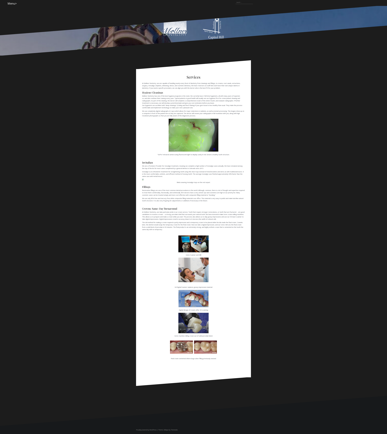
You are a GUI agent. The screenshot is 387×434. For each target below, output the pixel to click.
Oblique (166, 430)
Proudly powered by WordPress (146, 430)
